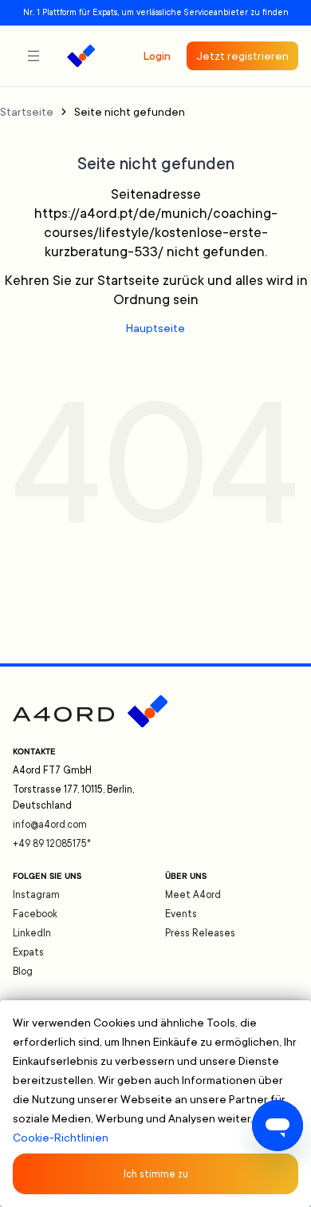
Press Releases (200, 933)
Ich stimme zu (156, 1174)
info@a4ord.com (50, 824)
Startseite (26, 111)
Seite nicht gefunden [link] (129, 111)
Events (181, 914)
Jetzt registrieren (242, 55)
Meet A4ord (193, 894)
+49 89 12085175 (52, 843)
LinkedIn (32, 933)
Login (157, 55)
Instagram (36, 894)
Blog (23, 971)
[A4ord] (81, 56)
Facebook (35, 914)
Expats (28, 952)
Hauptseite (155, 328)
